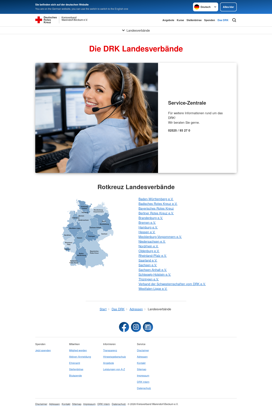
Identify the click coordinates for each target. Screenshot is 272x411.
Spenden (209, 20)
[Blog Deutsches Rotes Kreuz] (148, 327)
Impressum (143, 375)
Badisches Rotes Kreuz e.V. (158, 203)
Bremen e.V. (147, 222)
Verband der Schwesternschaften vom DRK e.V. (172, 284)
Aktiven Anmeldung (80, 356)
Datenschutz (144, 388)
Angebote (168, 20)
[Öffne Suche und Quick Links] (234, 20)
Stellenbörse (194, 20)
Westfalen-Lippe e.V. (153, 288)
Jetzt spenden (43, 350)
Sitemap (141, 369)
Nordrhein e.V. (149, 246)
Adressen (142, 356)
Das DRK (223, 20)
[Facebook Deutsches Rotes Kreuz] (124, 327)
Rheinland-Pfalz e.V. (153, 255)
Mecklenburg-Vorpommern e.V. (160, 236)
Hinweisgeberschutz (114, 356)
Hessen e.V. (147, 232)
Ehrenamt (74, 363)
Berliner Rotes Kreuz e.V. (156, 213)
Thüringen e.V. (149, 279)
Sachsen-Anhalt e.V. (153, 269)
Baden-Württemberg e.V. (156, 199)
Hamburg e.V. (148, 227)
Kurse (180, 20)
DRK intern (143, 382)
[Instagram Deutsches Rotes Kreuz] (136, 327)
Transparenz (110, 350)
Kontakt (141, 363)
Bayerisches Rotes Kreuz (156, 208)
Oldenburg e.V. (149, 250)
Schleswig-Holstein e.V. (155, 274)
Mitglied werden (78, 350)
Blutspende (75, 375)
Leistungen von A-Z (114, 369)
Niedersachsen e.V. (152, 241)
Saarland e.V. (148, 260)
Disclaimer (143, 350)
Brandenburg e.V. (151, 217)
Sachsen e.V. (148, 265)
